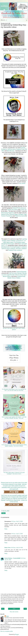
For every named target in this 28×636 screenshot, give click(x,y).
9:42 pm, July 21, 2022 (17, 533)
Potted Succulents (20, 216)
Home (14, 608)
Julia (7, 616)
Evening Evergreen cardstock (18, 247)
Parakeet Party (20, 149)
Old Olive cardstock (21, 248)
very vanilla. (22, 183)
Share (3, 513)
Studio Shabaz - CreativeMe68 (12, 558)
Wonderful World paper (7, 243)
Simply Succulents (12, 209)
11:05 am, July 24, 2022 (17, 547)
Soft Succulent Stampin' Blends (17, 273)
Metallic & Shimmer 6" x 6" (18, 240)
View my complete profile (6, 631)
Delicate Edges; (13, 214)
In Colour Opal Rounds (8, 274)
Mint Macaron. (11, 150)
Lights (4, 242)
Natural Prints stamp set (19, 208)
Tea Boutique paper (19, 242)
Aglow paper (9, 242)
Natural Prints (5, 214)
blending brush (5, 247)
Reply (6, 528)
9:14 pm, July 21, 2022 (17, 521)
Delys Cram (7, 547)
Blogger (17, 634)
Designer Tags (23, 214)
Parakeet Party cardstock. (15, 250)
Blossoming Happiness (7, 212)
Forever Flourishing (6, 216)
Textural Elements (21, 271)
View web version (14, 611)
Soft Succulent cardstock (8, 248)
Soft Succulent (12, 149)
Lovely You (23, 209)
